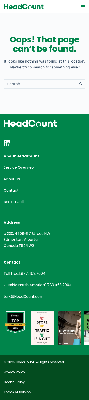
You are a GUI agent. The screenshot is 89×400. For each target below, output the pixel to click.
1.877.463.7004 (32, 273)
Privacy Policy (14, 372)
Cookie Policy (14, 382)
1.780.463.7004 (58, 285)
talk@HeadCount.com (23, 296)
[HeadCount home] (24, 6)
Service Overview (19, 167)
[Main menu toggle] (83, 6)
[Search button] (80, 84)
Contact (11, 190)
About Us (12, 179)
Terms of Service (17, 392)
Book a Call (14, 201)
